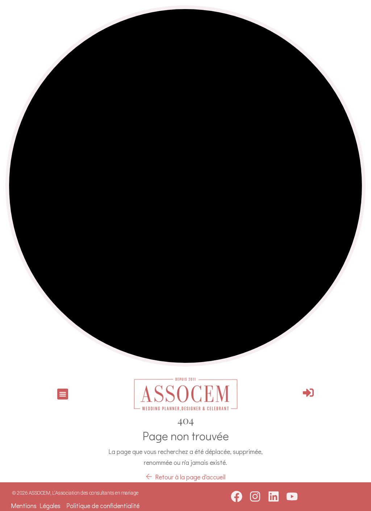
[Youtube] (292, 496)
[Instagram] (255, 496)
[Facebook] (236, 496)
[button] (62, 394)
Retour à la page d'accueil (188, 477)
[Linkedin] (273, 496)
